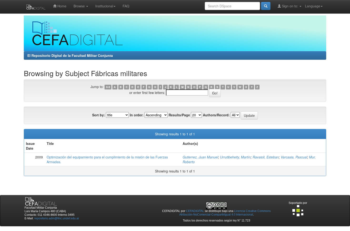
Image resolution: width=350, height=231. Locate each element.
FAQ (126, 6)
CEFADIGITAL (195, 211)
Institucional (104, 6)
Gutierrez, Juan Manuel (200, 157)
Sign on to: (290, 6)
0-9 (108, 87)
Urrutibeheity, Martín (235, 157)
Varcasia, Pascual (294, 157)
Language (312, 6)
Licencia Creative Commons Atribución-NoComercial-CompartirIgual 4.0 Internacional (225, 212)
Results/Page (179, 115)
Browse (80, 6)
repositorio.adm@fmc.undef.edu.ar (56, 218)
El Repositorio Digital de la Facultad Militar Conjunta (70, 55)
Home (61, 6)
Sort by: (98, 115)
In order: (137, 115)
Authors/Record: (216, 115)
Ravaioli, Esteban (266, 157)
